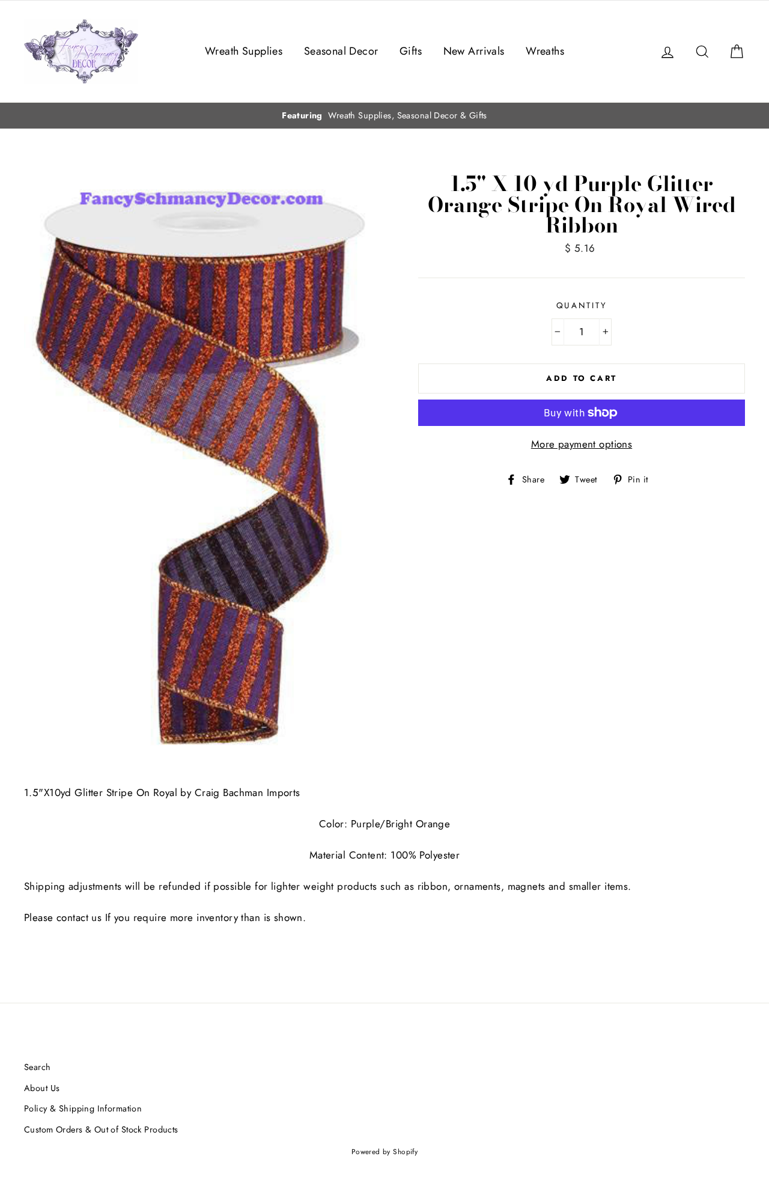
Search (37, 1067)
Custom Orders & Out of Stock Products (101, 1130)
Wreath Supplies (243, 51)
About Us (41, 1088)
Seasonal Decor (341, 51)
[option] (384, 116)
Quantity (581, 305)
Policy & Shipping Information (83, 1108)
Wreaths (545, 51)
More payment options (582, 444)
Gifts (411, 51)
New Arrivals (474, 51)
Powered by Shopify (384, 1151)
